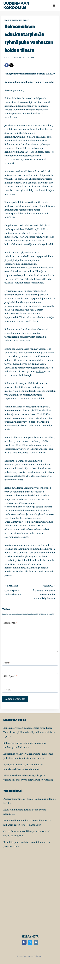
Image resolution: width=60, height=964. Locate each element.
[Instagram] (36, 942)
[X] (11, 65)
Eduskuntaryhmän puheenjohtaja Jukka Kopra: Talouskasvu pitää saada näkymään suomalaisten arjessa (29, 732)
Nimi (6, 662)
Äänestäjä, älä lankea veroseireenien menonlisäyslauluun (44, 592)
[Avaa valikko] (54, 5)
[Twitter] (30, 942)
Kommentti (10, 622)
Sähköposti (10, 676)
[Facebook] (6, 65)
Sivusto (7, 689)
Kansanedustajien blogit (17, 20)
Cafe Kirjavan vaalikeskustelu (12, 590)
